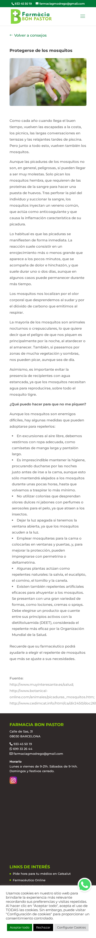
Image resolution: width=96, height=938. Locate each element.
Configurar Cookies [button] (71, 927)
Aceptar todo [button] (19, 927)
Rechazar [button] (43, 927)
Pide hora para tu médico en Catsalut (42, 873)
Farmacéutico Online (29, 880)
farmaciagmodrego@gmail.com (38, 753)
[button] (84, 884)
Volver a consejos (30, 35)
